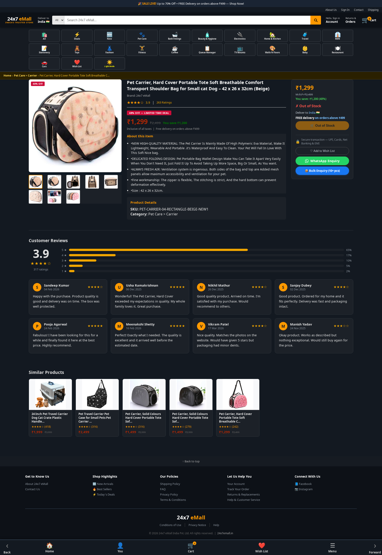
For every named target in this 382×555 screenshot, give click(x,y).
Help (216, 525)
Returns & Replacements (243, 494)
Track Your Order (238, 489)
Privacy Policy (169, 494)
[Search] (315, 20)
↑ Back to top (191, 461)
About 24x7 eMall (36, 484)
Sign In (345, 10)
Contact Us (32, 489)
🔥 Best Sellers (102, 489)
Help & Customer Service (243, 500)
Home (7, 75)
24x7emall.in (225, 533)
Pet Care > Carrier (25, 75)
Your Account (236, 484)
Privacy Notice (197, 525)
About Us (331, 10)
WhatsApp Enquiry (325, 161)
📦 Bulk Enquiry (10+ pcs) (322, 171)
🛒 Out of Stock (322, 125)
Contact (358, 10)
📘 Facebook (303, 484)
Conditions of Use (170, 525)
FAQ (163, 489)
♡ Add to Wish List (322, 151)
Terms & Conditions (173, 500)
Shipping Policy (170, 484)
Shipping (373, 10)
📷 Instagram (304, 489)
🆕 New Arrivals (103, 484)
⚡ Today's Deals (104, 494)
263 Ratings (164, 102)
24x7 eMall (143, 96)
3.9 (148, 102)
